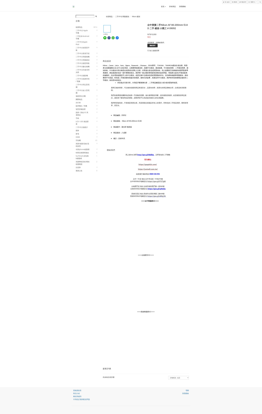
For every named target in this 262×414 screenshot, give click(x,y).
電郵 (187, 390)
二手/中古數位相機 (82, 66)
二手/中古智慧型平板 (82, 49)
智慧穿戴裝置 (81, 109)
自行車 (78, 103)
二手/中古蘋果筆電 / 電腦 (82, 80)
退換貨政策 (77, 390)
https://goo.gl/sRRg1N (156, 196)
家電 (77, 134)
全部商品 (109, 16)
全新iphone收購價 (82, 149)
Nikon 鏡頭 (136, 16)
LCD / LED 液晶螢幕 (82, 122)
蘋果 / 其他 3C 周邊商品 (82, 113)
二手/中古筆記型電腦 (82, 85)
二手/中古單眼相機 (82, 57)
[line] (104, 37)
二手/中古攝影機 (82, 75)
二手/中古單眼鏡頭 (82, 60)
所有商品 (172, 6)
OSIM (78, 137)
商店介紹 (76, 393)
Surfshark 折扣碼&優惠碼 (82, 157)
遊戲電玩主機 (81, 96)
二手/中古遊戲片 (82, 127)
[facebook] (109, 37)
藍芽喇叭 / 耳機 (81, 106)
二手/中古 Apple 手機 (82, 31)
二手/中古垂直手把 (82, 53)
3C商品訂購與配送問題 (81, 399)
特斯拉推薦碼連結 (82, 153)
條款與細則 (77, 396)
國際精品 (79, 99)
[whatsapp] (113, 37)
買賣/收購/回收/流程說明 (82, 145)
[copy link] (117, 37)
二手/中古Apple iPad (81, 43)
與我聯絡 (182, 6)
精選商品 (79, 27)
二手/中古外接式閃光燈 (82, 71)
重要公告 (79, 171)
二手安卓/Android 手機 (82, 37)
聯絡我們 (152, 45)
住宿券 (78, 167)
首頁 (163, 6)
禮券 (77, 130)
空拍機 (78, 140)
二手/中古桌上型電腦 (82, 91)
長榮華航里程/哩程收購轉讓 (82, 163)
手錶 (77, 118)
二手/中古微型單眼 (82, 63)
